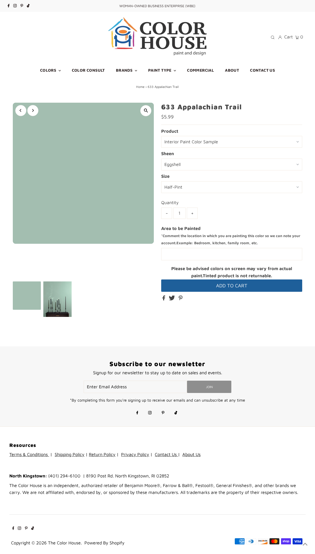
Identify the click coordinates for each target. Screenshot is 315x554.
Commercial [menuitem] (200, 70)
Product (169, 131)
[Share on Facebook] (164, 298)
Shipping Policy (69, 454)
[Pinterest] (21, 6)
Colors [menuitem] (48, 70)
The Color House (64, 542)
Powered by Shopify (104, 542)
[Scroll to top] (305, 544)
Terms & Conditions (29, 454)
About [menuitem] (232, 70)
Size (165, 176)
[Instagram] (15, 6)
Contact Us (166, 454)
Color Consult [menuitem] (88, 70)
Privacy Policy (135, 454)
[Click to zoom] (145, 110)
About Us (191, 454)
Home (140, 87)
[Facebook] (8, 6)
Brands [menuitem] (125, 70)
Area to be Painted (230, 235)
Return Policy (102, 454)
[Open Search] (272, 36)
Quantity (170, 202)
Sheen (167, 153)
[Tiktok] (28, 6)
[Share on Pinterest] (181, 298)
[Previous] (20, 110)
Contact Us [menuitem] (262, 70)
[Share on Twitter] (172, 298)
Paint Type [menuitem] (160, 70)
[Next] (32, 110)
